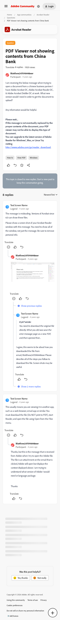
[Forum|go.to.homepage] (22, 6)
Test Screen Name (19, 205)
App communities (24, 14)
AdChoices (14, 616)
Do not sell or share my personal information (25, 610)
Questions (11, 17)
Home (9, 14)
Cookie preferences (14, 605)
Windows (34, 157)
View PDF (21, 157)
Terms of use (33, 600)
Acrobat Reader (43, 14)
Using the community (16, 600)
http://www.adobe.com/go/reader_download (28, 147)
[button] (6, 7)
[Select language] (38, 6)
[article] (30, 226)
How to (10, 157)
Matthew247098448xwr (21, 73)
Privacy (43, 600)
